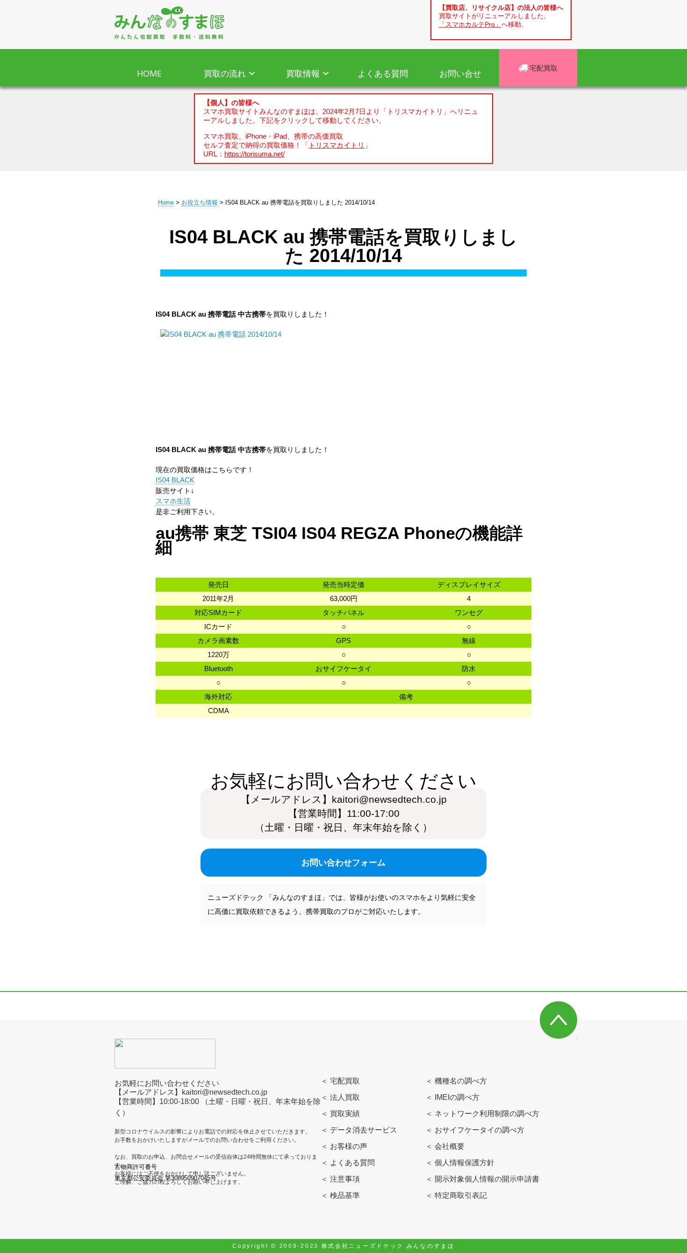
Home (166, 202)
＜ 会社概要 (445, 1146)
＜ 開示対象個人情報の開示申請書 (482, 1179)
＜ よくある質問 (348, 1163)
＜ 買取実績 (340, 1114)
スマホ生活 (173, 501)
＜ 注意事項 (340, 1179)
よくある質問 (383, 73)
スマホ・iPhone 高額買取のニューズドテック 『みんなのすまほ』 (169, 23)
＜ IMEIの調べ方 (452, 1097)
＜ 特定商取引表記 (456, 1195)
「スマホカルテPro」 (470, 24)
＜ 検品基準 (340, 1195)
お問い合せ (460, 73)
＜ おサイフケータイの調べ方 (474, 1130)
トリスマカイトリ (336, 145)
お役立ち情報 (199, 202)
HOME (149, 73)
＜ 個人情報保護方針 (459, 1163)
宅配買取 (543, 67)
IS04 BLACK (175, 480)
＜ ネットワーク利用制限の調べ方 (482, 1114)
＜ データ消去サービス (359, 1130)
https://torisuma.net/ (254, 154)
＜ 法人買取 (340, 1097)
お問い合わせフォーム (343, 862)
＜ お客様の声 (344, 1146)
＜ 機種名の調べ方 (456, 1081)
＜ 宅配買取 (340, 1081)
